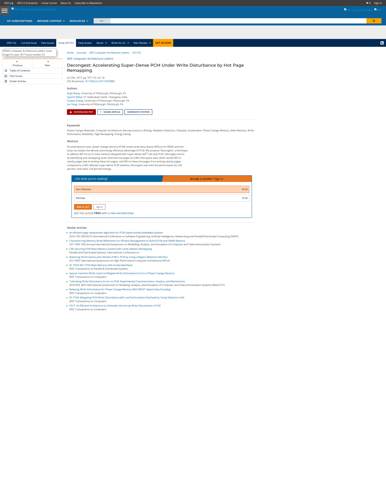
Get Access (163, 42)
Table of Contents (19, 70)
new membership (121, 213)
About (100, 43)
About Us (66, 3)
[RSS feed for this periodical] (382, 43)
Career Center (49, 3)
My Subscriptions (19, 21)
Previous (18, 65)
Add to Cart (83, 206)
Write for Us (118, 43)
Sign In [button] (378, 3)
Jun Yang (72, 104)
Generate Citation (138, 112)
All (101, 20)
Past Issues (47, 43)
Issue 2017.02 (66, 43)
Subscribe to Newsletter (88, 3)
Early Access (85, 43)
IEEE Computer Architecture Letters (109, 52)
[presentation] (145, 153)
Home (70, 52)
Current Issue (29, 43)
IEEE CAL (12, 43)
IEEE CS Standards (27, 3)
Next (47, 65)
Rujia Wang (73, 93)
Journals (81, 52)
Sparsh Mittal (74, 97)
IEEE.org (8, 3)
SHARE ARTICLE (111, 112)
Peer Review (140, 43)
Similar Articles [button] (17, 81)
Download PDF (83, 112)
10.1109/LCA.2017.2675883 (100, 81)
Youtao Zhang (75, 100)
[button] (368, 3)
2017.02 (136, 52)
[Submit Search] (373, 20)
